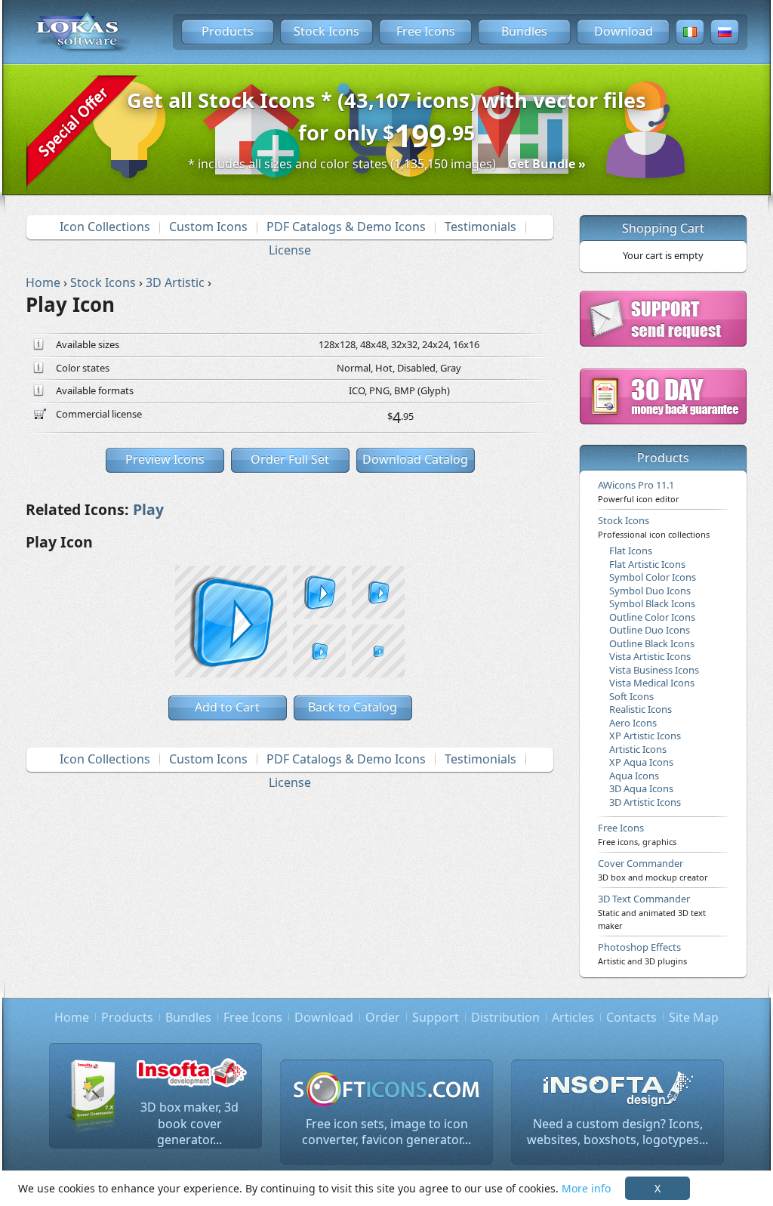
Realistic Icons (640, 709)
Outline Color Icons (652, 617)
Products (228, 31)
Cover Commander (653, 869)
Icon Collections (105, 226)
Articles (573, 1017)
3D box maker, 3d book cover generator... (189, 1123)
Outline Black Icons (651, 643)
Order (382, 1017)
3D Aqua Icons (641, 788)
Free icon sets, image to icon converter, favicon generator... (386, 1132)
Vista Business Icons (654, 670)
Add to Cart (227, 707)
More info (586, 1188)
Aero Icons (633, 722)
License (290, 250)
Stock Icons (326, 31)
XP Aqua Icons (641, 762)
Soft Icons (631, 696)
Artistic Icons (638, 749)
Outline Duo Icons (649, 630)
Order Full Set (290, 459)
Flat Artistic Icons (647, 564)
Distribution (505, 1017)
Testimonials (480, 226)
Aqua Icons (634, 775)
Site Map (694, 1017)
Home (71, 1017)
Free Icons (425, 31)
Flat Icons (630, 550)
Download (623, 31)
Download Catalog (415, 459)
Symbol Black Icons (652, 603)
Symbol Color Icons (652, 577)
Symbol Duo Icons (650, 590)
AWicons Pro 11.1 (638, 491)
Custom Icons (208, 226)
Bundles (524, 31)
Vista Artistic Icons (650, 656)
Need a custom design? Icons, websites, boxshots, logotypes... (617, 1132)
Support (435, 1017)
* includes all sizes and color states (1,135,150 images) (387, 164)
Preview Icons (165, 459)
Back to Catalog (352, 707)
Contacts (631, 1017)
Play (148, 509)
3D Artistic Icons (645, 802)
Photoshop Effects (642, 953)
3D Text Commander (652, 911)
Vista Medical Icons (651, 682)
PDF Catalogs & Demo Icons (346, 226)
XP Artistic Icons (645, 735)
